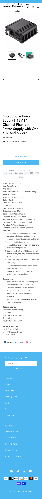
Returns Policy (11, 450)
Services (8, 409)
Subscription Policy (13, 456)
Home (7, 384)
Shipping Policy (11, 444)
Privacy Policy (10, 438)
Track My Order (11, 397)
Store (7, 403)
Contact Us (9, 415)
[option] (11, 55)
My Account (9, 390)
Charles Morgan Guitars (24, 491)
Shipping (6, 141)
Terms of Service (11, 431)
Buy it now (21, 162)
